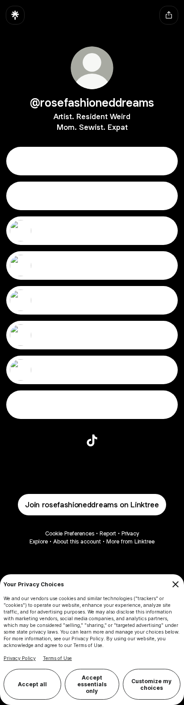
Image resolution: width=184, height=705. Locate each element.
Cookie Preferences (69, 533)
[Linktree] (15, 15)
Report (108, 533)
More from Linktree (130, 541)
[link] (92, 440)
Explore (38, 541)
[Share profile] (169, 15)
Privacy (130, 533)
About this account (77, 541)
